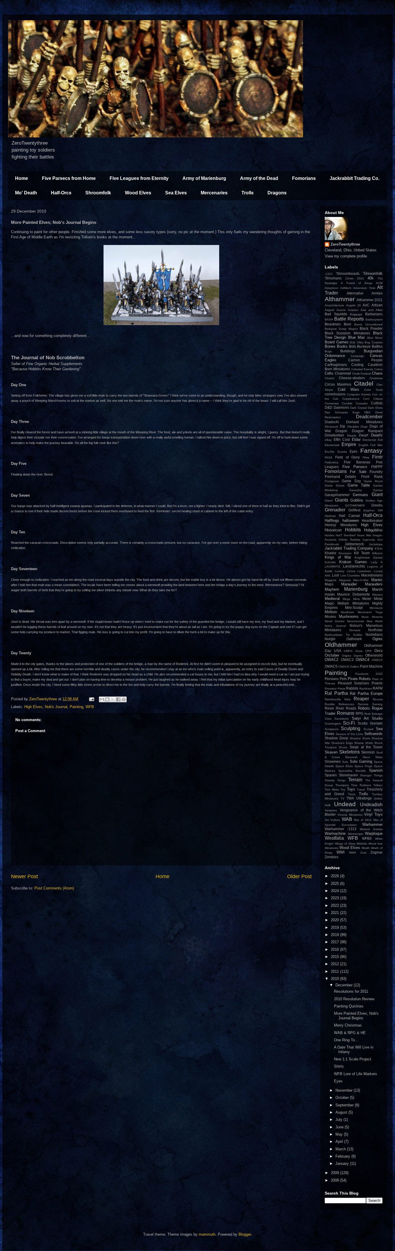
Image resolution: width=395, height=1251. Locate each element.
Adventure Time (364, 288)
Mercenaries (214, 192)
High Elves (33, 707)
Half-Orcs (61, 192)
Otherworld (374, 655)
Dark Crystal (358, 407)
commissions (335, 394)
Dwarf (363, 435)
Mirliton (331, 612)
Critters (378, 398)
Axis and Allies (372, 310)
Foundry (376, 471)
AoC (366, 305)
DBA (367, 412)
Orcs (378, 650)
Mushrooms (349, 616)
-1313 (329, 273)
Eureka (342, 451)
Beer (347, 324)
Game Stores (334, 485)
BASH (329, 319)
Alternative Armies (365, 293)
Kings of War (338, 557)
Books (342, 346)
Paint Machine (371, 666)
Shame (359, 743)
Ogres (377, 639)
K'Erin (379, 548)
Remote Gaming (370, 704)
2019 (335, 927)
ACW (379, 283)
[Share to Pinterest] (124, 699)
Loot (335, 575)
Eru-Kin (330, 451)
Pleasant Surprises (353, 683)
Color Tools (373, 389)
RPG (359, 713)
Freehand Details (340, 476)
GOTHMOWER (355, 505)
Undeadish (371, 804)
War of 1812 (363, 819)
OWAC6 (331, 666)
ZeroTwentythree (345, 244)
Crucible (347, 403)
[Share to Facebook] (118, 699)
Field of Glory (347, 457)
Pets (343, 679)
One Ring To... (346, 1040)
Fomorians (304, 178)
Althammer (340, 299)
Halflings (332, 520)
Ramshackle (333, 699)
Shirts (369, 743)
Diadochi (332, 422)
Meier (366, 598)
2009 (335, 1173)
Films (366, 457)
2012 (335, 964)
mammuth (207, 1234)
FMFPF (377, 467)
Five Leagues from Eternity (139, 178)
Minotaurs (376, 607)
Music (365, 616)
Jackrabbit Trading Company (349, 548)
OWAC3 (347, 660)
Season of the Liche (349, 734)
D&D (328, 407)
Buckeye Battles (370, 346)
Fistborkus (331, 462)
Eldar (356, 439)
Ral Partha (336, 693)
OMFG (348, 651)
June (340, 1127)
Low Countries (350, 575)
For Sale (358, 471)
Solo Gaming (361, 761)
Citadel (363, 383)
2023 (335, 898)
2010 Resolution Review (354, 999)
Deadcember (369, 416)
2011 (335, 971)
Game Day (351, 481)
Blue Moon (375, 337)
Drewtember (334, 435)
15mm (349, 278)
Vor (327, 819)
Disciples (353, 426)
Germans (360, 495)
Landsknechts (354, 566)
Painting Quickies (348, 1006)
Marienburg (356, 589)
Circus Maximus (338, 384)
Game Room (373, 481)
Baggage (356, 314)
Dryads (351, 435)
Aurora (341, 310)
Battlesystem (374, 319)
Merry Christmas (348, 1025)
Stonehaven (348, 775)
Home (21, 178)
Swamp (330, 780)
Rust (367, 713)
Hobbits (353, 529)
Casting (357, 364)
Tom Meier (332, 789)
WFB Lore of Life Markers (355, 1074)
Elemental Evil (373, 439)
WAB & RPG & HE (350, 1033)
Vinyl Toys (373, 814)
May (339, 1134)
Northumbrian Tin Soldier (343, 634)
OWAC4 (362, 659)
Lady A (377, 562)
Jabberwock (354, 544)
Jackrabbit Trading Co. (354, 178)
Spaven (331, 775)
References (346, 704)
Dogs (364, 426)
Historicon (333, 530)
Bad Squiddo (336, 314)
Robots (364, 708)
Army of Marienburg (204, 178)
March (341, 1149)
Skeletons (349, 751)
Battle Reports (349, 318)
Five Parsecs (355, 467)
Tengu (341, 780)
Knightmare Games (369, 557)
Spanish (376, 770)
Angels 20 (353, 305)
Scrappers (331, 729)
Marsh (377, 589)
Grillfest (354, 510)
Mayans (377, 594)
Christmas (376, 378)
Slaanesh (351, 757)
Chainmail (343, 373)
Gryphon (369, 510)
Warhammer (372, 824)
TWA (350, 798)
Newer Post (24, 876)
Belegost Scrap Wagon (341, 328)
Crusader (362, 403)
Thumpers (342, 785)
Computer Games (359, 394)
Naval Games (334, 621)
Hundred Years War (357, 535)
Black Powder (371, 328)
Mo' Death (26, 192)
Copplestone (350, 398)
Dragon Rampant (367, 431)
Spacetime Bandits (352, 770)
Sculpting (350, 728)
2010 (335, 979)
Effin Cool (342, 439)
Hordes (329, 535)
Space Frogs (363, 766)
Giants (341, 500)
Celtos (378, 369)
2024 (335, 891)
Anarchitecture (334, 305)
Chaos (377, 373)
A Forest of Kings (356, 283)
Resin (329, 708)
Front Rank (372, 476)
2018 (335, 935)
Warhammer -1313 (341, 829)
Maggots (330, 580)
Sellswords (373, 734)
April (339, 1141)
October (342, 1097)
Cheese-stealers (352, 378)
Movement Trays (370, 612)
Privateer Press (335, 688)
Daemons (341, 407)
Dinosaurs (331, 426)
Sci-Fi (349, 723)
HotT (339, 535)
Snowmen (333, 761)
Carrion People (365, 360)
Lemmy (339, 571)
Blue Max (356, 337)
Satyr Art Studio (367, 718)
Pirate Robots (359, 679)
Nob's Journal (56, 707)
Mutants (377, 616)
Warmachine (335, 833)
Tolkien (378, 785)
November (344, 1090)
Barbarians (374, 314)
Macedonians (372, 575)
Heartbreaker (372, 520)
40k (371, 278)
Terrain (355, 779)
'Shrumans (333, 278)
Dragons (277, 192)
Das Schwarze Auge (342, 412)
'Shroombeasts (347, 273)
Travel (361, 789)
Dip (342, 426)
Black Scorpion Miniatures (347, 333)
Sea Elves (176, 192)
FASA (328, 457)
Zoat (363, 852)
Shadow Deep (336, 738)
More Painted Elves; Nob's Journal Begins (356, 1015)
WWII (352, 852)
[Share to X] (113, 699)
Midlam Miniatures (353, 603)
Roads (351, 708)
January (342, 1163)
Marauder (349, 584)
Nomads (354, 630)
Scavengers (333, 723)
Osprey (358, 655)
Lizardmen (364, 571)
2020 (335, 920)
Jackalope (376, 544)
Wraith (365, 848)
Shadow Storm (360, 738)
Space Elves (344, 766)
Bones (330, 346)
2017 (335, 942)
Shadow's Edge (342, 743)
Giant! (329, 500)
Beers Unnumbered (368, 324)
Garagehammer (337, 495)
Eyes (353, 451)
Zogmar (376, 852)
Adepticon (331, 288)
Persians (332, 679)
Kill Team (362, 553)
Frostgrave (332, 481)
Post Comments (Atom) (54, 888)
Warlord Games (371, 829)
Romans (345, 713)
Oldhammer (341, 644)
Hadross (330, 515)
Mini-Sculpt (354, 607)
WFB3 (367, 838)
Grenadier (335, 509)
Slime (379, 757)
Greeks (377, 505)
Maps (329, 584)
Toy (343, 789)
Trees (351, 794)
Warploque (374, 833)
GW (380, 510)
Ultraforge (364, 798)
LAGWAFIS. (333, 566)
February (343, 1156)
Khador (330, 553)
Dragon (341, 431)
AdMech (345, 288)
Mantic (377, 580)
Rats (347, 699)
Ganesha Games (366, 490)
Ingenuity (369, 539)
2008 (335, 1180)
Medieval (332, 598)
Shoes (343, 747)
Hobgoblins (373, 530)
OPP (368, 651)
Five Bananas (357, 462)
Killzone (377, 553)
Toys (351, 789)
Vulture (335, 819)
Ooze (359, 651)
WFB (90, 707)
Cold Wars (348, 389)
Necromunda (355, 621)
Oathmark (354, 639)
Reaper (361, 698)
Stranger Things (371, 775)
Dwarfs (377, 435)
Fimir (377, 456)
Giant (377, 494)
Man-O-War (360, 580)
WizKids (362, 843)
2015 (335, 957)
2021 (360, 278)
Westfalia (334, 838)
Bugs (328, 351)
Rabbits (352, 688)
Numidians (374, 634)
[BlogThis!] (107, 699)
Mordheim (347, 612)
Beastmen (333, 324)
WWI (341, 852)
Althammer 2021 (370, 300)
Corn (366, 398)
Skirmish (368, 752)
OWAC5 (377, 660)
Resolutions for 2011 (351, 991)
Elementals (332, 445)
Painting (76, 707)
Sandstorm (341, 718)
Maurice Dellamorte (353, 594)
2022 (335, 905)
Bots (352, 346)
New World (375, 621)
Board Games (336, 342)
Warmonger (355, 833)
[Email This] (102, 699)
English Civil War (371, 445)
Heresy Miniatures (341, 525)
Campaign (357, 356)
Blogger (245, 1234)
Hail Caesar (349, 515)
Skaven (331, 752)
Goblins (356, 500)
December (344, 985)
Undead (345, 804)
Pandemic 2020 (369, 673)
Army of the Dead (259, 178)
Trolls (247, 192)
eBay (328, 439)
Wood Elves (138, 192)
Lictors (351, 571)
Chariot (329, 378)
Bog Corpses (374, 342)
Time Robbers (361, 785)
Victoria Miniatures (350, 814)
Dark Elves (375, 407)
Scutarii (368, 729)
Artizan (377, 305)
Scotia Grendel (370, 723)
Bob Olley (356, 342)
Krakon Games (353, 562)
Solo (345, 761)
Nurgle (330, 639)
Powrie (377, 683)
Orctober (332, 655)
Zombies (331, 857)
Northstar (375, 630)
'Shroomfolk (373, 273)
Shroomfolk (98, 192)
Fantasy (371, 450)
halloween (350, 520)
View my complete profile (346, 256)
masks (330, 594)
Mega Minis (351, 598)
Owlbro (354, 666)
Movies (330, 616)
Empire (349, 444)
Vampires (331, 810)
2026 (335, 876)
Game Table (359, 485)
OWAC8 (343, 666)
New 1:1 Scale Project (352, 1059)
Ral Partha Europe (366, 693)
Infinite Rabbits (349, 539)
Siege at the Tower (366, 747)
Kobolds (330, 562)
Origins (346, 655)
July (339, 1119)
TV (342, 798)
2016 (335, 949)
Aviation (353, 310)
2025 (335, 883)
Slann (366, 757)
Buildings (347, 351)
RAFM (378, 688)
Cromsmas (332, 403)
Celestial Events (362, 369)
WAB (347, 819)
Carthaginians (336, 364)
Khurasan (345, 553)
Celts (329, 373)
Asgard (329, 310)
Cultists (377, 403)
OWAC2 (331, 659)
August (341, 1112)
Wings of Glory (345, 843)
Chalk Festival (361, 373)
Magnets (345, 580)
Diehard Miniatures (364, 422)
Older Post (299, 876)
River (340, 708)
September (345, 1105)
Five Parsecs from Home (69, 178)
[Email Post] (91, 699)
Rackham (365, 688)
